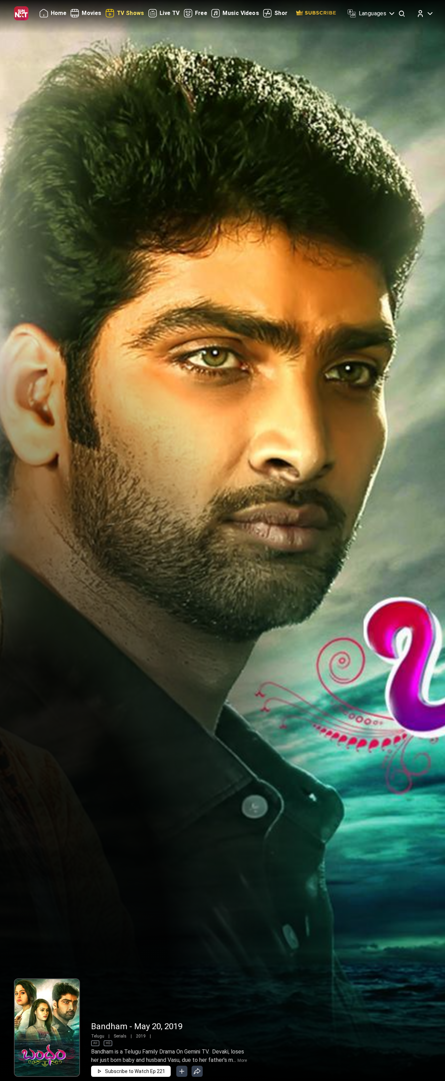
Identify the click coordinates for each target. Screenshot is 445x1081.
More (242, 1060)
